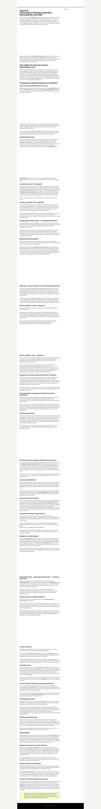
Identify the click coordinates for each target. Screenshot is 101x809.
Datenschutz (53, 805)
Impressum (48, 805)
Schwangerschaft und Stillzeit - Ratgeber (50, 3)
